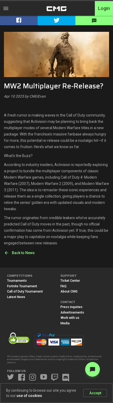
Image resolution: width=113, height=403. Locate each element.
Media (65, 323)
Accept (95, 393)
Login (104, 8)
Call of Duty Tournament (25, 291)
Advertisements (72, 312)
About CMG (69, 291)
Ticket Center (70, 281)
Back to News (23, 253)
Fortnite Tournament (22, 286)
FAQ (63, 286)
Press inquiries (71, 307)
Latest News (16, 297)
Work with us (69, 318)
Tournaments (17, 281)
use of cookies (29, 396)
